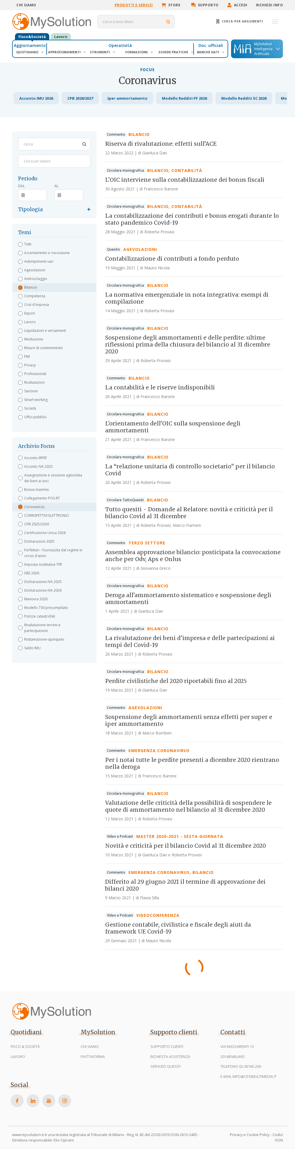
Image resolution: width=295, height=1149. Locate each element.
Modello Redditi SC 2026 (243, 98)
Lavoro (60, 36)
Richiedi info (269, 5)
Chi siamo (26, 5)
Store (174, 5)
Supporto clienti (166, 1046)
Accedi (240, 5)
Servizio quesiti (165, 1066)
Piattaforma (93, 1056)
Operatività (120, 45)
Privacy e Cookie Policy (250, 1134)
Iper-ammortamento (127, 98)
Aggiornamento (30, 45)
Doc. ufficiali (210, 45)
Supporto (208, 5)
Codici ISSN (278, 1137)
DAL (21, 185)
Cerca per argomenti (242, 21)
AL (56, 185)
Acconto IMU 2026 (36, 98)
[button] (54, 244)
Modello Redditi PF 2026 (184, 98)
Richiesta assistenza (170, 1056)
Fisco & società (25, 1046)
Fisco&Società (32, 36)
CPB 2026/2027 (80, 98)
